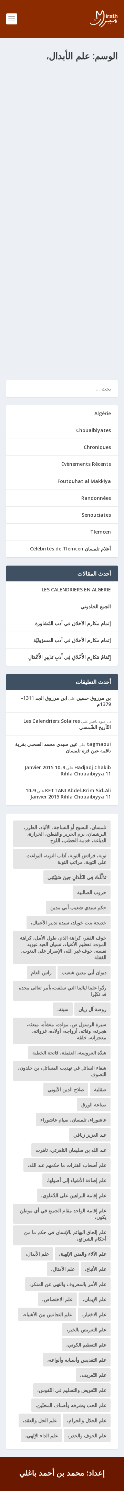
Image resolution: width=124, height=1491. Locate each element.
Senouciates (96, 515)
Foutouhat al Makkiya (83, 94)
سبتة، (63, 1009)
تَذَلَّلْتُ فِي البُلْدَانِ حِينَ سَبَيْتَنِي (77, 877)
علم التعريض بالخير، (86, 1329)
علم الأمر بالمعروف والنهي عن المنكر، (67, 1284)
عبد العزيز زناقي (89, 1134)
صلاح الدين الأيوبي (66, 1089)
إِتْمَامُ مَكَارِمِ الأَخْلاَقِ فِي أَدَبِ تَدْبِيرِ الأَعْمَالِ (69, 657)
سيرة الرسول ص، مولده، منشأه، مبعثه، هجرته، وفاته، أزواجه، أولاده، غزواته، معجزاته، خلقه (66, 1031)
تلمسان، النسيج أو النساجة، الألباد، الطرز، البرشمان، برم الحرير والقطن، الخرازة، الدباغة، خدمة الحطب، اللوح (65, 834)
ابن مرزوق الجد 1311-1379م (66, 701)
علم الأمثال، (63, 1269)
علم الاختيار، (94, 1314)
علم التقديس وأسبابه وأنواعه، (76, 1359)
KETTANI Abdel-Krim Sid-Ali (78, 790)
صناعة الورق (93, 1104)
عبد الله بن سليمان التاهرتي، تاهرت (70, 1150)
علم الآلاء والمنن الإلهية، (82, 1254)
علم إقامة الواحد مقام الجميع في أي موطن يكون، (63, 1213)
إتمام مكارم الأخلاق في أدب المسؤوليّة (72, 640)
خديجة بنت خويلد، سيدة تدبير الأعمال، (68, 922)
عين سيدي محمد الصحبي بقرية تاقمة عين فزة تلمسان (63, 747)
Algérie (102, 413)
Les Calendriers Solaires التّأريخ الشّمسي (67, 724)
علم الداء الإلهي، (41, 1435)
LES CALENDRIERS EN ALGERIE (76, 589)
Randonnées (96, 498)
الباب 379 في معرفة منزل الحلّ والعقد (66, 76)
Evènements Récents (86, 464)
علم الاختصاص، (57, 1299)
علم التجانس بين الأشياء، (47, 1314)
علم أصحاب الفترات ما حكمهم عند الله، (67, 1165)
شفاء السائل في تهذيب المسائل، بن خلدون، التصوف (62, 1070)
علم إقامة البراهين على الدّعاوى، (73, 1195)
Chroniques (97, 447)
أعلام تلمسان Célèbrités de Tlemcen (70, 548)
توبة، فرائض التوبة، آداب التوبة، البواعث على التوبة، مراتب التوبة (66, 858)
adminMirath (83, 86)
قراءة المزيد (28, 350)
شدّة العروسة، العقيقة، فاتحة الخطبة (69, 1052)
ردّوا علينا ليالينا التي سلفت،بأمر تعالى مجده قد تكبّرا (62, 990)
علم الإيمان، (94, 1299)
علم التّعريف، (93, 1375)
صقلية (100, 1089)
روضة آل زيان (92, 1009)
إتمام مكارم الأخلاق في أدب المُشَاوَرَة (73, 623)
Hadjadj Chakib (92, 767)
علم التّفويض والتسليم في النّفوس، (71, 1390)
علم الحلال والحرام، (86, 1420)
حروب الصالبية (91, 892)
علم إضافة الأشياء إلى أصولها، (76, 1180)
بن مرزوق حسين (93, 698)
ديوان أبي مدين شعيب (84, 972)
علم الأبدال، (37, 1254)
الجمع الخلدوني (96, 606)
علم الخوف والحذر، (87, 1435)
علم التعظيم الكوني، (86, 1344)
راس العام (41, 972)
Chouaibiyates (93, 430)
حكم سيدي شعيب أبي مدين (78, 907)
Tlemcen (100, 531)
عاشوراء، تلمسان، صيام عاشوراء (73, 1119)
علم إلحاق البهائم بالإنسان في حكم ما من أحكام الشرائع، (65, 1235)
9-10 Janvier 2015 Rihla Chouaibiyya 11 (67, 770)
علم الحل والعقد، (40, 1420)
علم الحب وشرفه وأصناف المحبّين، (70, 1405)
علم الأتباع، (95, 1269)
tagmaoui (99, 744)
